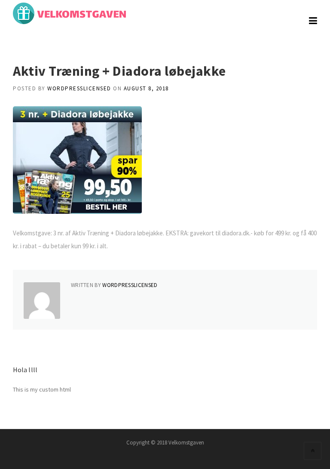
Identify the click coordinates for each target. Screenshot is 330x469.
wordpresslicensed (79, 88)
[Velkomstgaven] (69, 12)
